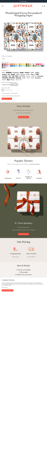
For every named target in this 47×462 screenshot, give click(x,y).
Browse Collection (23, 117)
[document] (23, 285)
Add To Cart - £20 (7, 98)
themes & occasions (35, 164)
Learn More (4, 287)
